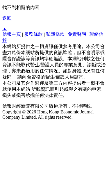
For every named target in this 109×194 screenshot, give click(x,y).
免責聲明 (77, 34)
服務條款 (33, 34)
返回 (7, 18)
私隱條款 (55, 34)
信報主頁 (11, 34)
